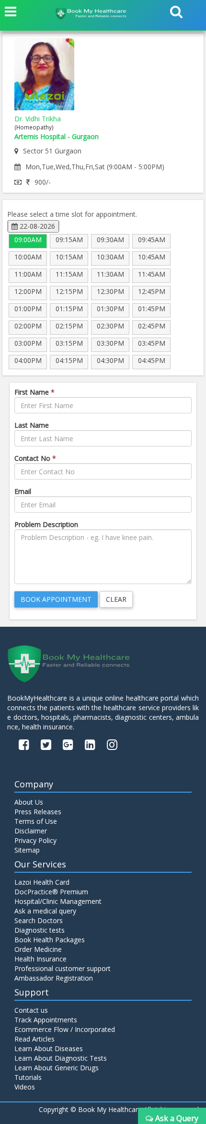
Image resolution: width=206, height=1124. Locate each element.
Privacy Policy (35, 840)
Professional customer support (62, 968)
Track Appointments (45, 1019)
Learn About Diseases (48, 1048)
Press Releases (37, 811)
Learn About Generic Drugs (56, 1067)
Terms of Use (35, 821)
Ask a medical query (45, 910)
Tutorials (28, 1077)
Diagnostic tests (39, 930)
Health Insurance (40, 958)
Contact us (31, 1010)
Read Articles (34, 1038)
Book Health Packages (49, 939)
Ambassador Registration (53, 978)
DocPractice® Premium (51, 891)
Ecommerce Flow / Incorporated (64, 1029)
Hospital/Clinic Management (58, 901)
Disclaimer (30, 830)
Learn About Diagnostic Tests (60, 1058)
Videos (24, 1086)
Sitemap (27, 850)
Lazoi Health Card (41, 882)
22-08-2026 (36, 226)
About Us (28, 802)
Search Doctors (38, 920)
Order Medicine (38, 949)
